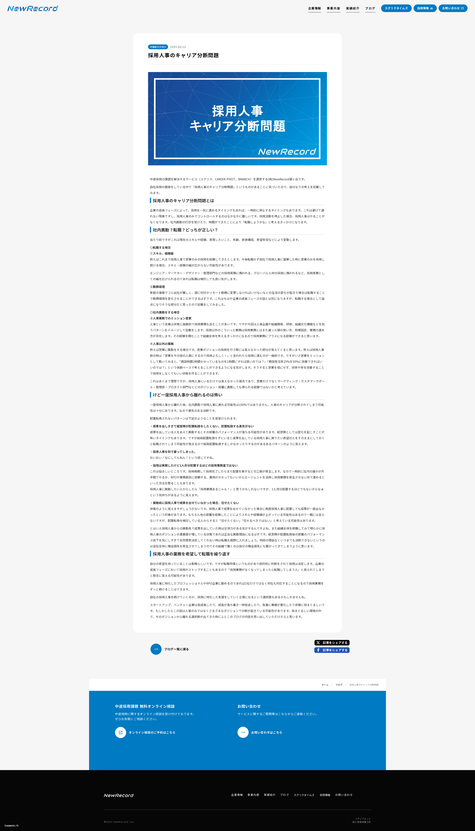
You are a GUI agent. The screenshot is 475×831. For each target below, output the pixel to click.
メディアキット (363, 818)
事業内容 (333, 8)
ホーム (325, 684)
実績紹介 (353, 8)
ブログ (370, 8)
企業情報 (314, 8)
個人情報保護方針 (361, 821)
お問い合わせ (344, 795)
